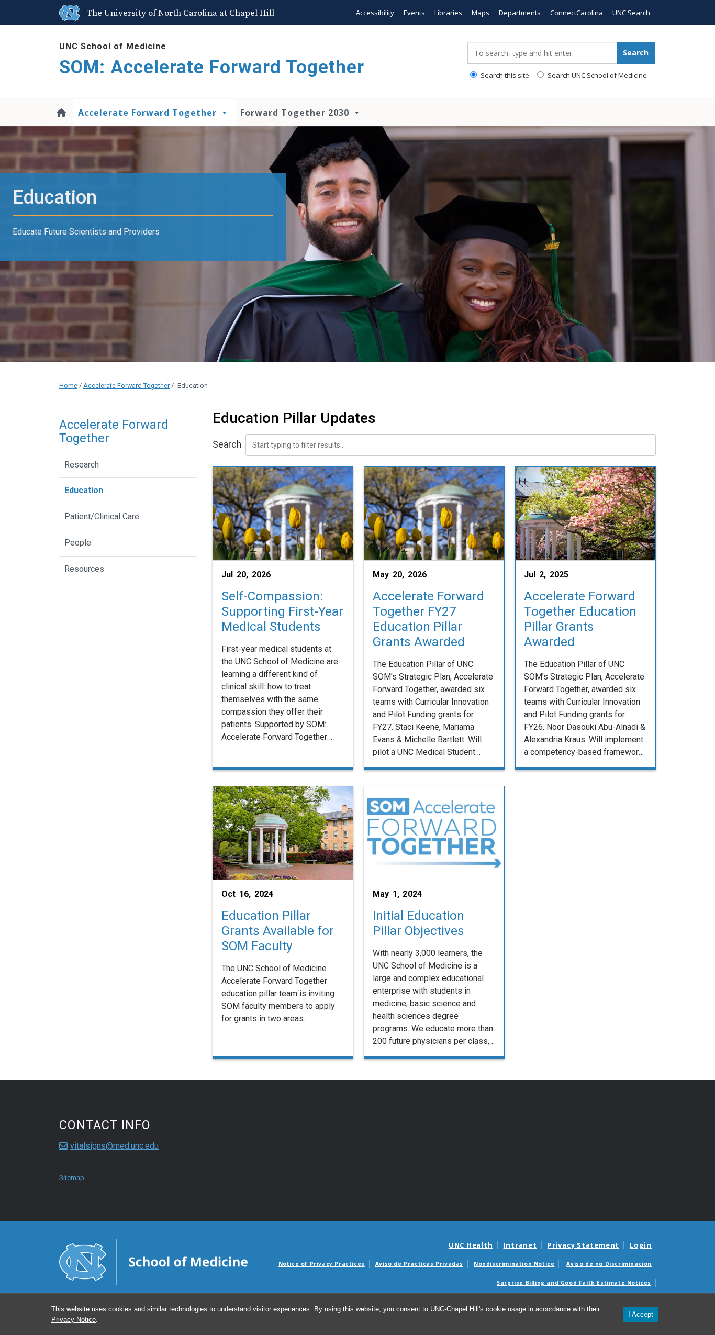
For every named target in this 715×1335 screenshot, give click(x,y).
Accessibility (375, 12)
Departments (520, 12)
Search (227, 444)
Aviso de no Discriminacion (609, 1263)
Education (83, 490)
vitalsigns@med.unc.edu (114, 1146)
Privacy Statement (583, 1245)
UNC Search (631, 12)
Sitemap (71, 1178)
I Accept (640, 1314)
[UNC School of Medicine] (153, 1261)
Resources (84, 569)
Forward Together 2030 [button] (294, 112)
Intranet (520, 1245)
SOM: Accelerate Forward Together (211, 67)
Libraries (448, 12)
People (77, 543)
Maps (480, 12)
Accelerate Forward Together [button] (147, 112)
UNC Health (471, 1245)
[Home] (62, 112)
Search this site (504, 75)
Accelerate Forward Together (126, 386)
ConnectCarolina (576, 12)
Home (68, 386)
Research (81, 465)
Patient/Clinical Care (101, 516)
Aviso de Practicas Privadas (419, 1263)
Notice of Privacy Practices (321, 1263)
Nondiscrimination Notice (514, 1263)
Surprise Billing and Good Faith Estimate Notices (574, 1282)
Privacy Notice (73, 1319)
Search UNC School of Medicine (596, 75)
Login (641, 1245)
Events (414, 12)
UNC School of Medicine (112, 46)
